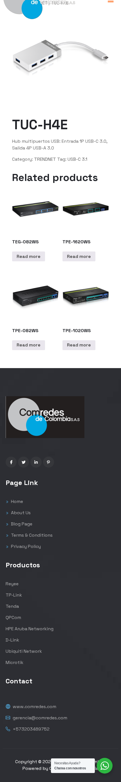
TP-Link (14, 595)
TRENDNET (45, 159)
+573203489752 (31, 729)
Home (16, 501)
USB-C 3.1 (77, 159)
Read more (29, 256)
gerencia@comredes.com (39, 718)
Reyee (12, 584)
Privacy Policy (25, 546)
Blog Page (21, 524)
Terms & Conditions (31, 535)
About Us (20, 513)
